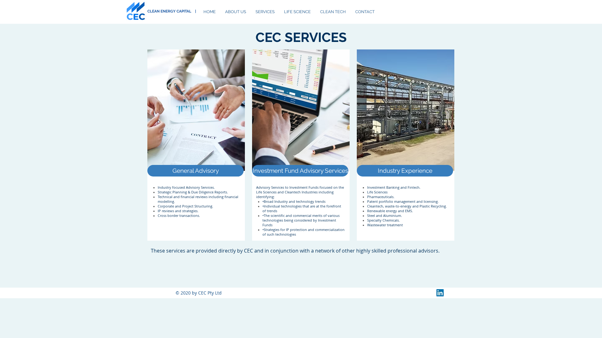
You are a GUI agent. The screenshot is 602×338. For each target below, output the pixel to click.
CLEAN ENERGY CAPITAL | (171, 11)
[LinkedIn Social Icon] (440, 292)
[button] (195, 171)
